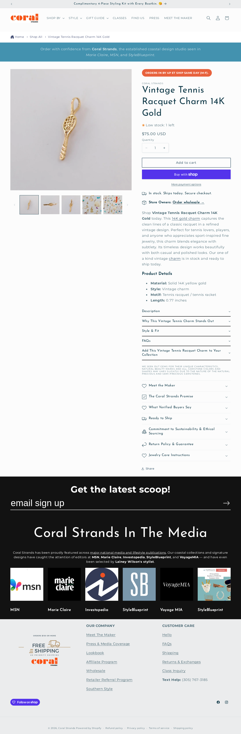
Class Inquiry (174, 671)
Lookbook (95, 653)
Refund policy (114, 728)
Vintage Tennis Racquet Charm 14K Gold (78, 37)
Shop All (36, 37)
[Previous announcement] (11, 4)
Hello (167, 635)
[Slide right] (127, 205)
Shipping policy (183, 728)
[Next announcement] (230, 4)
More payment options (186, 184)
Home (19, 37)
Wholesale (95, 671)
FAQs (167, 644)
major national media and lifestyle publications (128, 552)
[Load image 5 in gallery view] (112, 204)
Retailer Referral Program (109, 680)
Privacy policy (136, 728)
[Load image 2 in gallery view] (50, 204)
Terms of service (159, 728)
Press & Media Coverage (108, 644)
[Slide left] (14, 205)
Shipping (170, 653)
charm (175, 258)
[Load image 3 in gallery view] (71, 204)
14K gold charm (186, 219)
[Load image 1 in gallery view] (29, 204)
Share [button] (150, 469)
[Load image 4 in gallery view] (91, 204)
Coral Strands (66, 728)
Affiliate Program (101, 662)
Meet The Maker (100, 635)
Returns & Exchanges (181, 662)
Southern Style (99, 689)
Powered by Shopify (88, 728)
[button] (55, 18)
